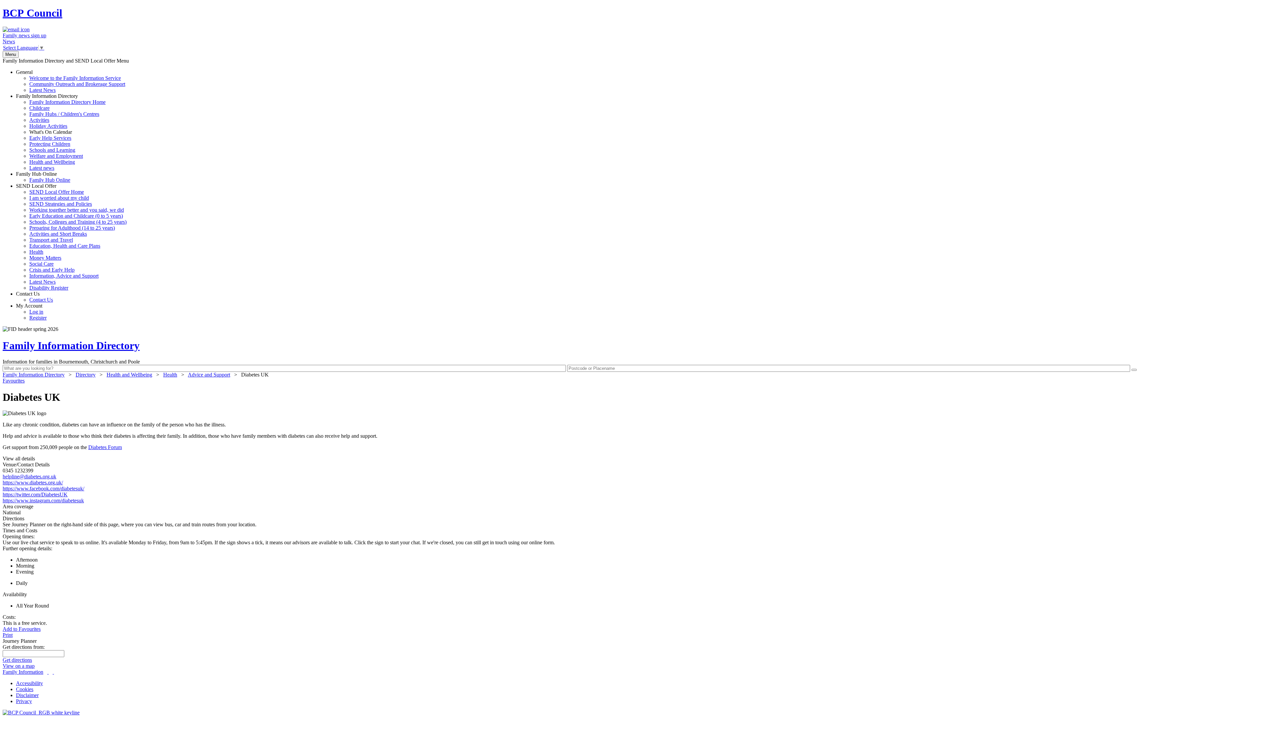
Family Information (23, 672)
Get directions (17, 660)
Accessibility (29, 683)
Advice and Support (209, 375)
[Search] (1134, 370)
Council (32, 13)
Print (8, 635)
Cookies (24, 689)
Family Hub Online (43, 177)
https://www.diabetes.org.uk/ (33, 482)
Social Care (41, 264)
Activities (39, 120)
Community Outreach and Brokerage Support (77, 84)
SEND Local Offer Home (56, 192)
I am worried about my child (59, 198)
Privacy (24, 701)
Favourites (14, 380)
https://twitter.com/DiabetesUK (35, 494)
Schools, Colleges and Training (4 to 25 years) (78, 222)
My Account (31, 312)
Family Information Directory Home (67, 102)
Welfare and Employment (56, 156)
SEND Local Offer (71, 237)
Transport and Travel (51, 240)
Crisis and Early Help (52, 270)
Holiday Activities (48, 126)
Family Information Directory (61, 132)
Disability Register (48, 288)
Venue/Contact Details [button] (26, 464)
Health (36, 252)
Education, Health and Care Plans (64, 246)
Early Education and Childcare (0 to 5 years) (76, 216)
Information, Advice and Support (64, 276)
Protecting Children (49, 144)
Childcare (39, 108)
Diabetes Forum (105, 447)
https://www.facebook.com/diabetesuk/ (43, 488)
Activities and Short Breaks (58, 234)
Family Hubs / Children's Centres (64, 114)
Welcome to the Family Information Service (75, 78)
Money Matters (45, 258)
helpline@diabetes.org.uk (29, 476)
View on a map (19, 666)
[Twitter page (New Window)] (48, 672)
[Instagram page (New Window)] (53, 672)
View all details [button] (19, 458)
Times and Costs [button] (20, 530)
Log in (36, 312)
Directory (86, 375)
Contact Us (34, 297)
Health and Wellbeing (52, 162)
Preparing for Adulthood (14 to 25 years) (72, 228)
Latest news (41, 168)
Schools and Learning (52, 150)
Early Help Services (50, 138)
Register (38, 318)
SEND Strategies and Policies (60, 204)
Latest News (42, 90)
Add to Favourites (22, 629)
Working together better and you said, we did (76, 210)
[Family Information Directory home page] (41, 712)
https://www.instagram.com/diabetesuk (43, 500)
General (70, 81)
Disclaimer (27, 695)
